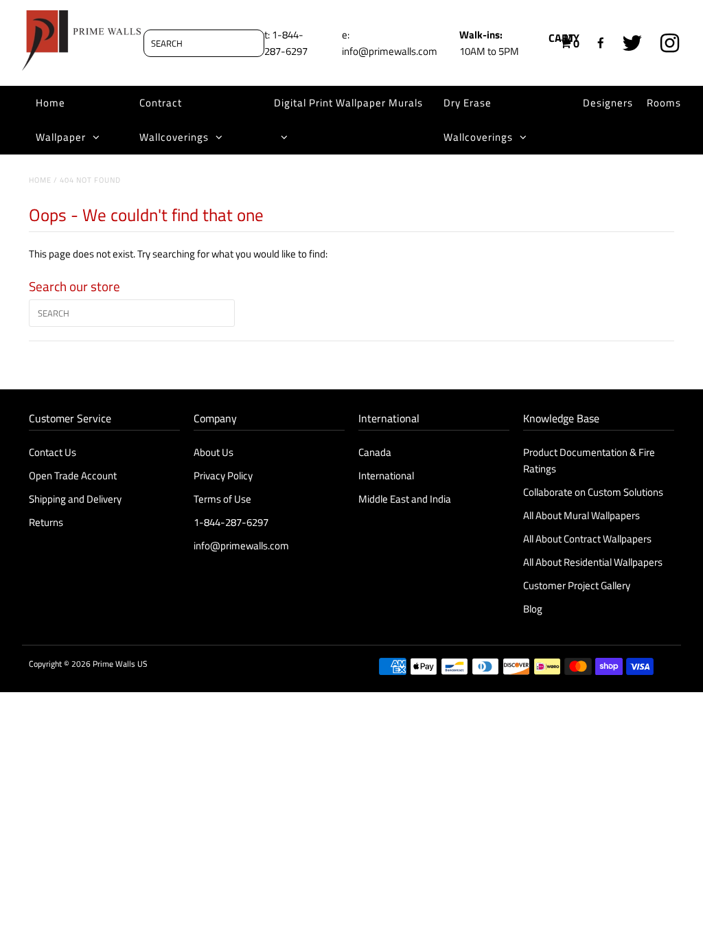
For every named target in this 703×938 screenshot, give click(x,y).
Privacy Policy (223, 475)
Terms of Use (222, 499)
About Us (213, 452)
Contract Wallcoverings (174, 120)
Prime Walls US (120, 663)
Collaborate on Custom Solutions (593, 492)
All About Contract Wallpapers (587, 539)
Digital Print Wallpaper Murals (348, 103)
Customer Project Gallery (576, 585)
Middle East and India (404, 499)
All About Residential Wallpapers (592, 562)
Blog (532, 609)
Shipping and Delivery (75, 499)
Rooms (664, 103)
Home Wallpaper (61, 120)
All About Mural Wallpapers (582, 515)
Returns (46, 522)
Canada (374, 452)
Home (40, 179)
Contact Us (52, 452)
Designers (608, 103)
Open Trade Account (73, 475)
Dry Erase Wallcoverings (478, 120)
